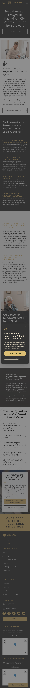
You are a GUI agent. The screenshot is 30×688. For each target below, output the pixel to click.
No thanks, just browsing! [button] (11, 359)
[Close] (26, 326)
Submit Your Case (15, 353)
